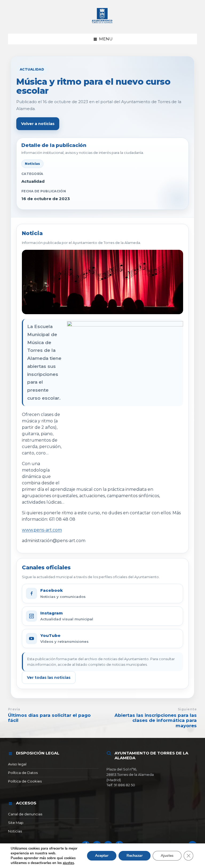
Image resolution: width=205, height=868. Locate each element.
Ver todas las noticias (48, 677)
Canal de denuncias (25, 814)
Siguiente (187, 709)
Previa (14, 709)
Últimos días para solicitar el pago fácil (49, 718)
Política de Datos (23, 772)
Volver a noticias (37, 123)
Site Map (15, 822)
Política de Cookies (25, 781)
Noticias (15, 831)
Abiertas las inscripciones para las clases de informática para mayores (156, 720)
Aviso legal (17, 764)
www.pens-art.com (42, 529)
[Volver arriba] (192, 845)
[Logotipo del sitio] (102, 23)
